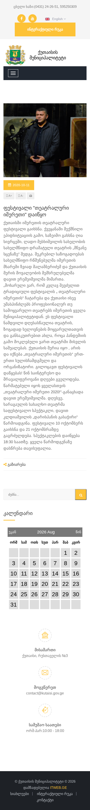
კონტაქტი (45, 800)
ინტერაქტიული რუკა (45, 29)
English (57, 19)
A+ (10, 195)
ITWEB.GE (58, 788)
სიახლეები (19, 794)
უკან (12, 530)
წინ (78, 530)
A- (21, 195)
